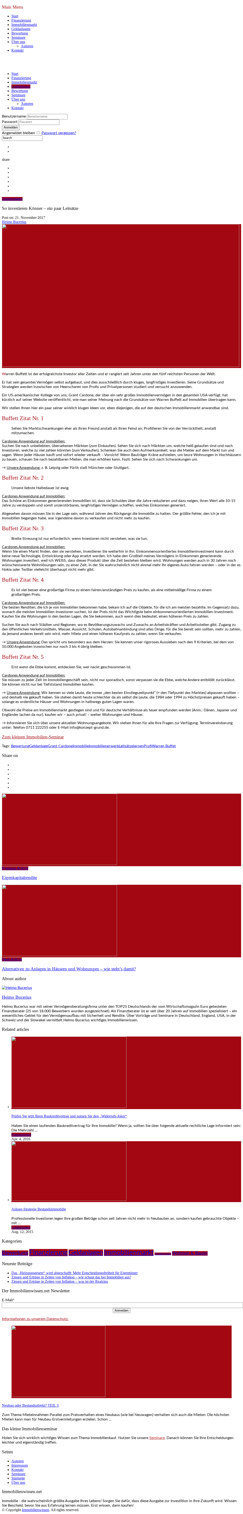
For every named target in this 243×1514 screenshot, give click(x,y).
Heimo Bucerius (14, 222)
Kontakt (17, 50)
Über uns (18, 42)
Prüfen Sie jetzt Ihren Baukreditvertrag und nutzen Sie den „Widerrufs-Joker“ (69, 1116)
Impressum (19, 1465)
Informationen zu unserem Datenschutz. (35, 1319)
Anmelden (121, 1310)
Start (14, 16)
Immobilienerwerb (104, 746)
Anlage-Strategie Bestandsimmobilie (38, 1209)
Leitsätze (126, 746)
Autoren (27, 46)
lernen (138, 746)
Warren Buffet (164, 746)
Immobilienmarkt (24, 25)
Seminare (18, 37)
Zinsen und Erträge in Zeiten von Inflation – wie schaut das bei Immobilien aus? (71, 1277)
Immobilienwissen (35, 1510)
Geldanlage (38, 746)
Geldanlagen (20, 29)
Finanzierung (21, 20)
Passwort (10, 122)
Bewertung (19, 33)
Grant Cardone (60, 746)
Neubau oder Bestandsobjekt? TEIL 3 (30, 1405)
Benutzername (14, 116)
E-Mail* (8, 1300)
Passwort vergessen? (59, 133)
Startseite (18, 1478)
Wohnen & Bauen (190, 1253)
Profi (148, 746)
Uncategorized (162, 1254)
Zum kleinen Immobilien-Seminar (33, 736)
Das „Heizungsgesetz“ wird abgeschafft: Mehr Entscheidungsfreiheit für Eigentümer (74, 1273)
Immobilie (81, 746)
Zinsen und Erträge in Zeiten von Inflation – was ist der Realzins (59, 1281)
